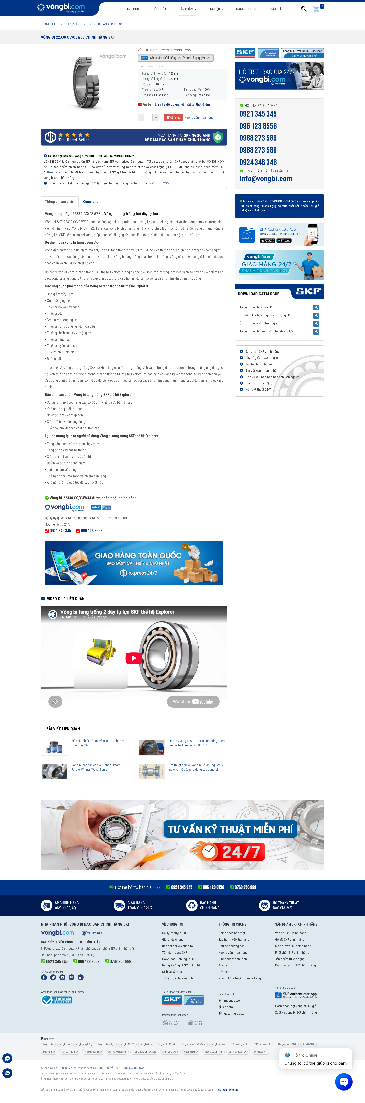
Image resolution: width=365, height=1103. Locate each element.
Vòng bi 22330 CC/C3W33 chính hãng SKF (78, 37)
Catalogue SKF (246, 9)
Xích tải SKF (308, 1044)
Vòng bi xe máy (218, 1044)
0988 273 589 (258, 138)
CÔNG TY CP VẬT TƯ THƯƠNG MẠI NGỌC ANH (121, 1067)
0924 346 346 (258, 162)
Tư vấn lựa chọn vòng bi (178, 978)
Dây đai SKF (49, 1051)
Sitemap (224, 965)
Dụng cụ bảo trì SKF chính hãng (295, 965)
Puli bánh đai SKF (69, 1051)
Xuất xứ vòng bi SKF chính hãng (296, 1012)
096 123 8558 (258, 126)
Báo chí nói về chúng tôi (178, 946)
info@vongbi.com (266, 178)
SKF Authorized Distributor (58, 948)
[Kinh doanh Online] (7, 1060)
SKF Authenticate (170, 1051)
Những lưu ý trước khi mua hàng (240, 978)
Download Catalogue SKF (178, 959)
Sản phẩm (186, 9)
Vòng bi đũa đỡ (127, 1044)
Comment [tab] (90, 202)
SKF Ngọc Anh (260, 1051)
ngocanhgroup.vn (234, 1013)
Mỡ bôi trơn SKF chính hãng (293, 946)
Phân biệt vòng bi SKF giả (144, 1051)
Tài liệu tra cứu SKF (174, 952)
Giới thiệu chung (172, 939)
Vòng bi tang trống (84, 1044)
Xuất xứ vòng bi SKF (117, 1051)
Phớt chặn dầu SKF (93, 1051)
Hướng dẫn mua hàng (199, 117)
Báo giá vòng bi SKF (213, 1051)
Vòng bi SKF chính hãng (290, 933)
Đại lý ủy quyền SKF (174, 933)
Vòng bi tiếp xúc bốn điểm (193, 1044)
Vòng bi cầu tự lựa (106, 1044)
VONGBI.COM (160, 183)
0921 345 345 (258, 114)
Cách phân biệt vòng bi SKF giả (295, 1006)
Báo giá (275, 9)
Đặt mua (175, 117)
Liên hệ (223, 972)
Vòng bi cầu (48, 1044)
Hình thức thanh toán (233, 959)
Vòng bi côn (65, 1044)
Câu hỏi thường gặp (232, 946)
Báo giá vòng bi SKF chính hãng (183, 965)
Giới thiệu (159, 9)
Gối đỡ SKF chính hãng (289, 939)
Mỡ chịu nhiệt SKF (263, 1044)
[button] (304, 9)
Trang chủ (131, 9)
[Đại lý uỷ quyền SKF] (78, 508)
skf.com (227, 1007)
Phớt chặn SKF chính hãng (292, 952)
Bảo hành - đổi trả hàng (234, 939)
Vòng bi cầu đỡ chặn (167, 1044)
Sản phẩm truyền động (290, 959)
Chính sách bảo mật (232, 933)
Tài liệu (215, 9)
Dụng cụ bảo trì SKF (287, 1044)
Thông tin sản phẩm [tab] (60, 202)
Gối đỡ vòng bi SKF (240, 1044)
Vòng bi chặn (146, 1044)
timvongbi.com (232, 1000)
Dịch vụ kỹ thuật (172, 972)
